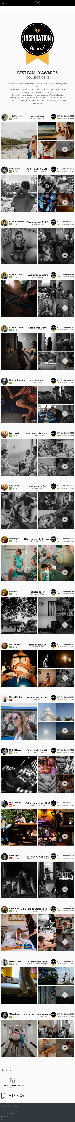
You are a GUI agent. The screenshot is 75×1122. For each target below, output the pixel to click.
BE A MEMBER (5, 1116)
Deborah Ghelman (16, 221)
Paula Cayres (14, 855)
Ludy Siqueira (14, 433)
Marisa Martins (15, 697)
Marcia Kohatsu (15, 644)
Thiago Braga (14, 1014)
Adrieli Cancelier (16, 116)
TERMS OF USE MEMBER (7, 1113)
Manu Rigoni (14, 538)
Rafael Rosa (14, 908)
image (19, 140)
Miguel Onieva (15, 803)
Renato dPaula (15, 961)
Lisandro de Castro (17, 380)
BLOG (2, 1119)
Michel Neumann (16, 750)
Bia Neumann (14, 169)
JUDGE (3, 1110)
